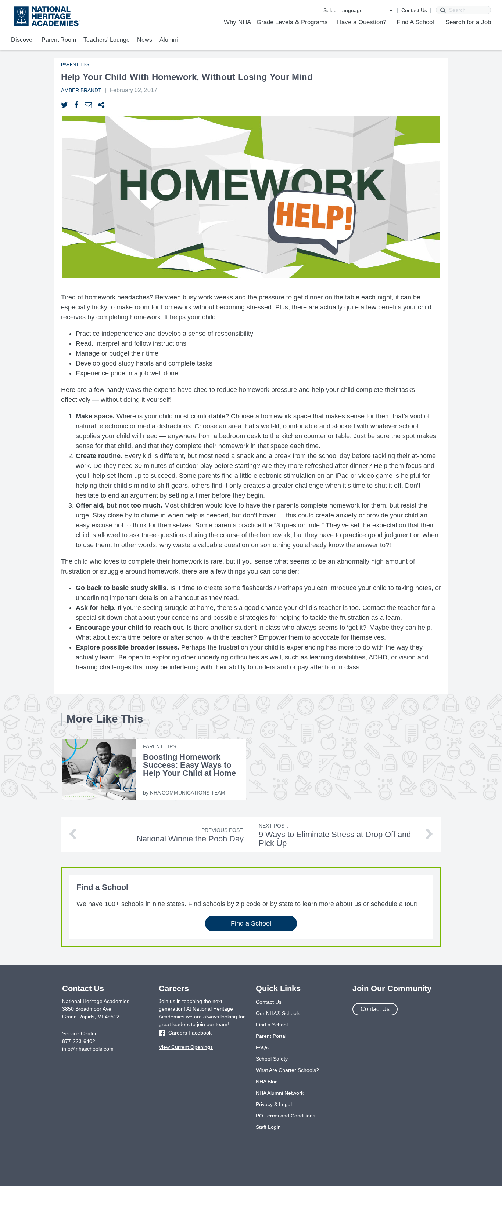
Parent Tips (75, 64)
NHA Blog (267, 1081)
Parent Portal (271, 1036)
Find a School (251, 923)
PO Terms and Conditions (285, 1116)
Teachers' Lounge (106, 40)
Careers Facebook (189, 1033)
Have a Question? (361, 22)
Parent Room (59, 40)
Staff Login (268, 1127)
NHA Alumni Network (280, 1093)
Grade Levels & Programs (292, 22)
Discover (22, 40)
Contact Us (414, 10)
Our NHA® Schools (278, 1013)
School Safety (272, 1059)
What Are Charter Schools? (287, 1070)
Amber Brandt (81, 90)
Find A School (415, 22)
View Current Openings (186, 1047)
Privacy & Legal (274, 1104)
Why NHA (237, 22)
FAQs (262, 1047)
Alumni (168, 40)
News (144, 40)
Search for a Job (468, 22)
